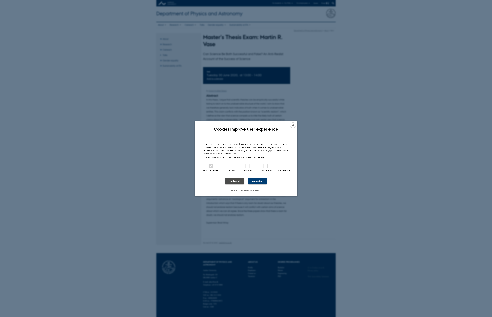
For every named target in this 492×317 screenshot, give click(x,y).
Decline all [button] (234, 181)
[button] (246, 190)
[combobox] (293, 125)
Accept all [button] (257, 181)
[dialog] (246, 158)
